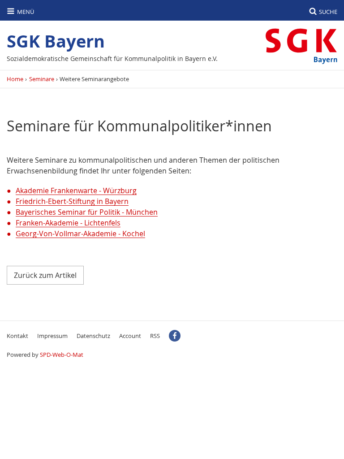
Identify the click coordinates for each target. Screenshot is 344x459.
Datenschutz (93, 336)
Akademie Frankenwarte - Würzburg (76, 190)
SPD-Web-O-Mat (61, 355)
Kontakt (17, 336)
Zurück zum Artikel (45, 275)
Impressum (52, 336)
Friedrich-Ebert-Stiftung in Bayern (72, 201)
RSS (155, 336)
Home (15, 79)
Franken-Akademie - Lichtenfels (68, 223)
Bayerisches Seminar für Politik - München (87, 212)
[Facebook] (175, 336)
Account (130, 336)
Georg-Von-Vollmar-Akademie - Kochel (80, 233)
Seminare (41, 79)
